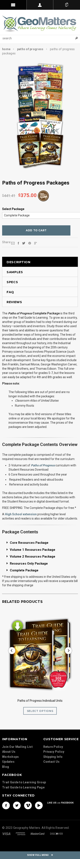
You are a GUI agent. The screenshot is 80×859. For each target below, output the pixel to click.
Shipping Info (53, 756)
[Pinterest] (29, 243)
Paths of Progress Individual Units (40, 700)
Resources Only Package (29, 563)
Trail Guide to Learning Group (24, 782)
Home (6, 49)
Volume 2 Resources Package (32, 556)
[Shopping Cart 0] (66, 5)
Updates (8, 761)
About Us (8, 751)
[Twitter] (23, 243)
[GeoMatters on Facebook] (6, 805)
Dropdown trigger (40, 5)
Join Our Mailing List (17, 746)
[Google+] (35, 243)
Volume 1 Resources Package (32, 550)
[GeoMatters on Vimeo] (28, 805)
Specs (12, 282)
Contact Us (51, 761)
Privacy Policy (53, 751)
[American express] (20, 833)
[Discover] (56, 833)
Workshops (10, 756)
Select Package (13, 209)
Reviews (14, 302)
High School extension (21, 514)
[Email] (13, 243)
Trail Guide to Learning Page (23, 787)
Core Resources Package (29, 543)
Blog (5, 766)
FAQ (10, 292)
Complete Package (24, 570)
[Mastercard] (38, 833)
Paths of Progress (30, 49)
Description (19, 262)
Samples (15, 272)
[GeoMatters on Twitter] (17, 805)
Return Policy (53, 746)
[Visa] (6, 833)
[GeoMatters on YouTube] (39, 805)
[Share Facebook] (18, 243)
